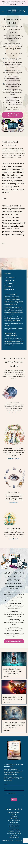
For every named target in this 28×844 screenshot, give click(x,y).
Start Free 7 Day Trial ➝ (14, 458)
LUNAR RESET (14, 814)
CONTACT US (14, 835)
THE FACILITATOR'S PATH (14, 812)
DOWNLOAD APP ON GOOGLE (14, 833)
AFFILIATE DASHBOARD (14, 827)
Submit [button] (14, 799)
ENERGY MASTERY (14, 818)
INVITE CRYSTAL (14, 823)
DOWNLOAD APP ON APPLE (14, 831)
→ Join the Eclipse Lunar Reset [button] (12, 115)
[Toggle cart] (24, 11)
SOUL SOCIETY (14, 816)
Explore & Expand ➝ (14, 502)
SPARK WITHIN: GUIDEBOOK (14, 821)
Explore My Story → (9, 289)
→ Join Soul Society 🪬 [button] (14, 641)
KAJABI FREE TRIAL (14, 829)
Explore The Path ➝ (14, 539)
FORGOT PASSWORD (14, 837)
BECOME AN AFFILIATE (14, 825)
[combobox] (6, 794)
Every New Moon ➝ (14, 413)
